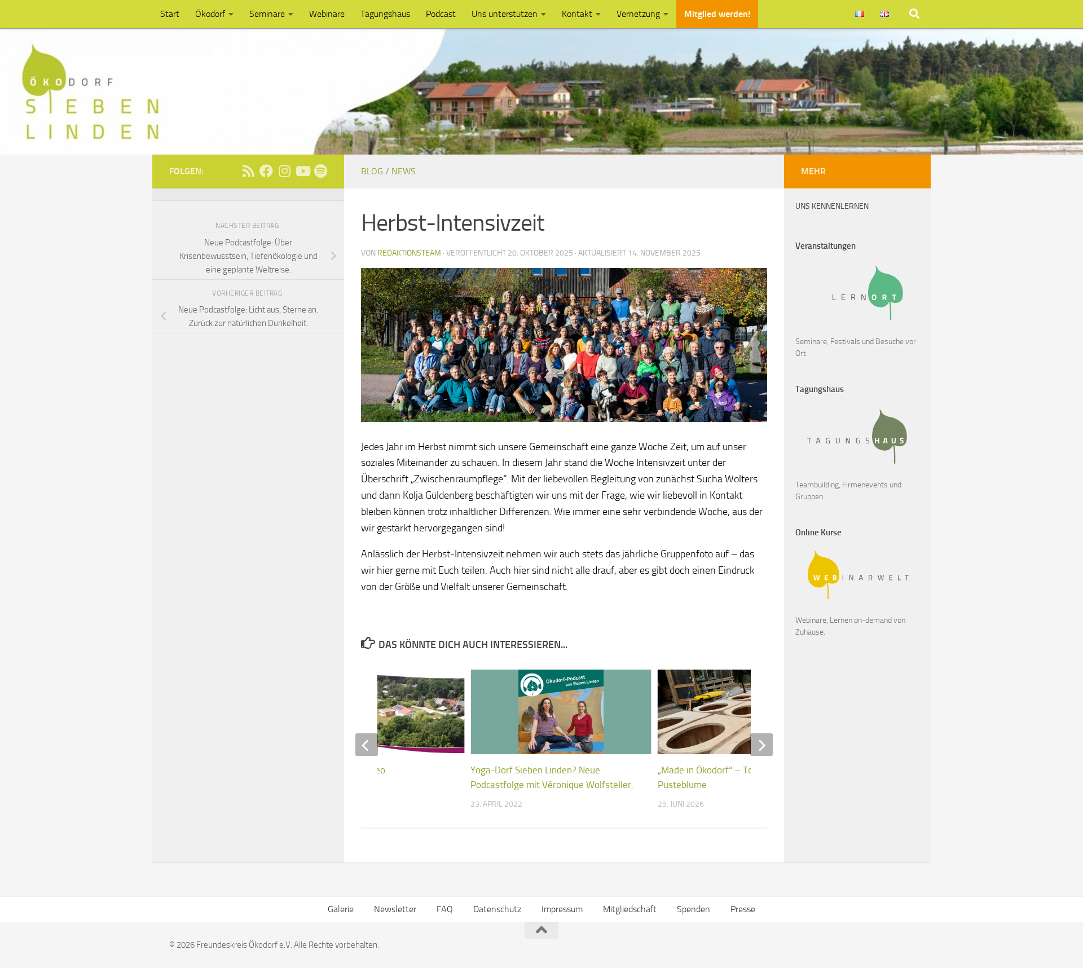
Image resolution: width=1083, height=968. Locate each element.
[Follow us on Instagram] (284, 171)
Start (169, 13)
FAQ (445, 909)
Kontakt (577, 13)
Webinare (327, 13)
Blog (372, 171)
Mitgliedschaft (630, 909)
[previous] (366, 744)
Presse (742, 909)
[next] (761, 744)
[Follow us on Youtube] (302, 171)
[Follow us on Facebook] (266, 171)
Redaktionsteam (409, 253)
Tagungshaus (385, 13)
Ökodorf (210, 13)
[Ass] (248, 171)
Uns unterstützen (505, 13)
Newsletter (395, 909)
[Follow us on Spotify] (320, 171)
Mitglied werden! (717, 13)
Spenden (693, 909)
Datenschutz (497, 909)
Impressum (562, 909)
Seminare (267, 13)
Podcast (441, 13)
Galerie (341, 909)
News (403, 171)
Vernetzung (638, 13)
